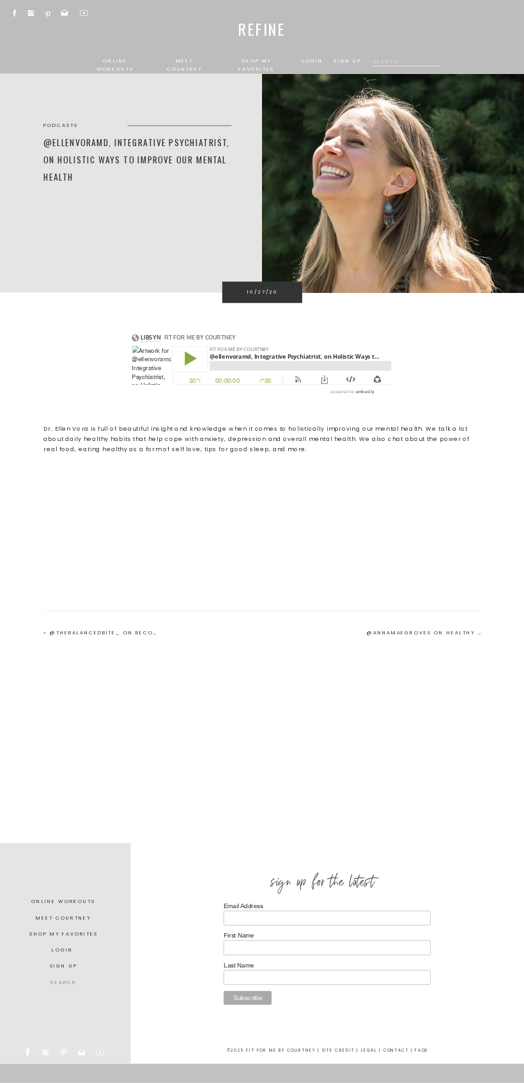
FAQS (421, 1049)
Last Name (239, 964)
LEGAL (369, 1049)
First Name (239, 935)
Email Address (243, 905)
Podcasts (61, 125)
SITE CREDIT (338, 1049)
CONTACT (396, 1049)
